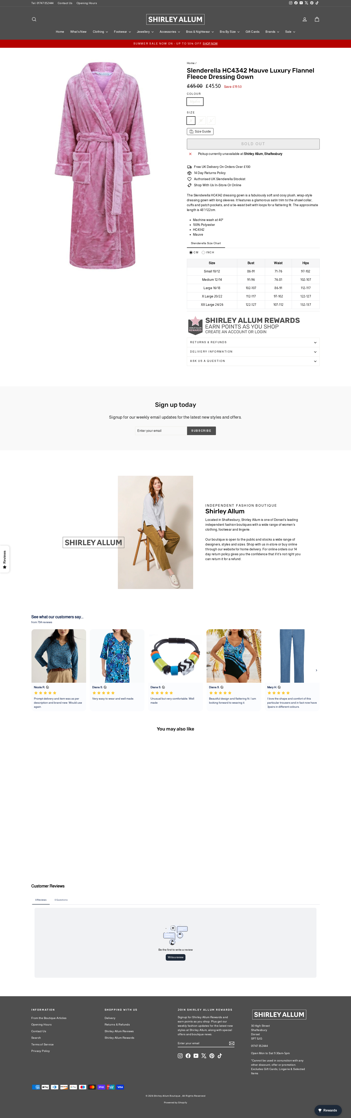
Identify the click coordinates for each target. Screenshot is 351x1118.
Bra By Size (228, 31)
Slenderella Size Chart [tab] (206, 243)
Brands (270, 31)
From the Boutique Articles (48, 1018)
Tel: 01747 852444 (42, 3)
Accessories (168, 31)
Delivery (110, 1018)
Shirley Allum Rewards (119, 1037)
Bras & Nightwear (198, 31)
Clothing (99, 31)
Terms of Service (42, 1044)
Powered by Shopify (175, 1102)
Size (191, 112)
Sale (288, 31)
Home (60, 31)
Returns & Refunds (208, 342)
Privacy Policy (40, 1051)
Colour (194, 93)
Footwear (121, 31)
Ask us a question (207, 361)
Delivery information (211, 351)
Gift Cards (252, 31)
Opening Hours (87, 3)
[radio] (194, 252)
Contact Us (65, 3)
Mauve (195, 101)
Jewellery (144, 31)
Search (36, 1037)
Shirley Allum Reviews (119, 1031)
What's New (78, 31)
